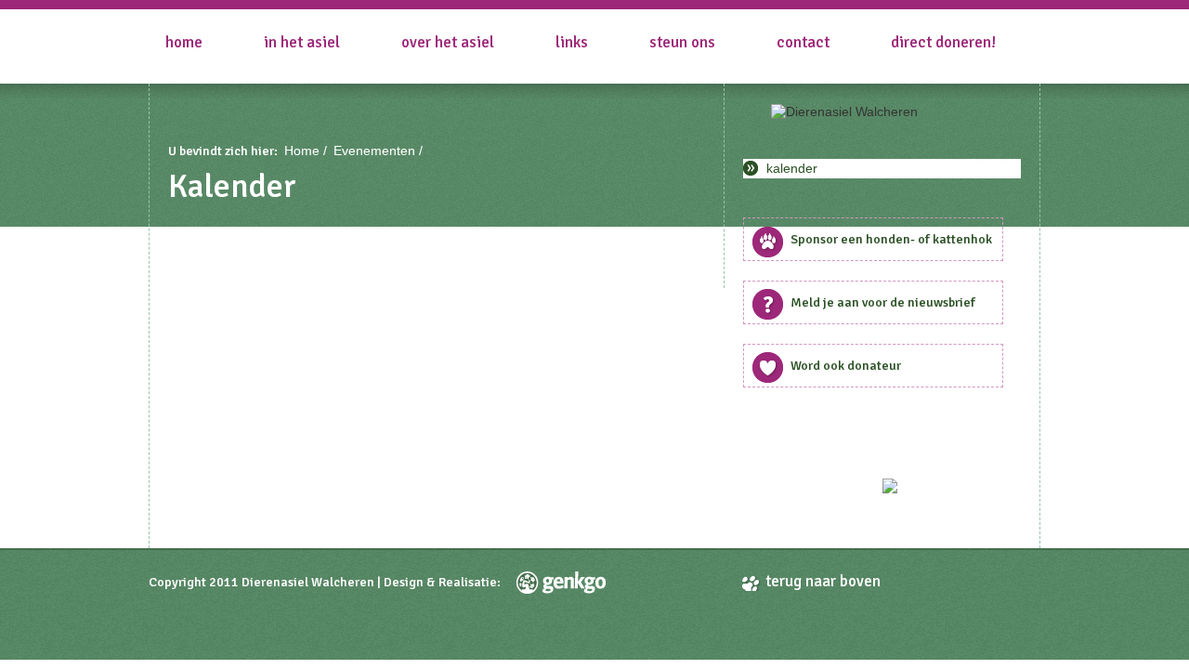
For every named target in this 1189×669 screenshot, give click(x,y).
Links (571, 42)
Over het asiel (447, 42)
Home (184, 42)
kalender (791, 168)
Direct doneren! (943, 42)
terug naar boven (823, 581)
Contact (803, 42)
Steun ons (682, 42)
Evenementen (374, 150)
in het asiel (302, 42)
